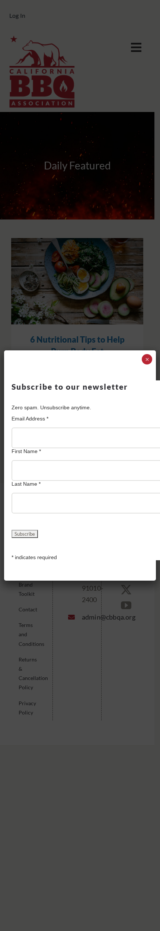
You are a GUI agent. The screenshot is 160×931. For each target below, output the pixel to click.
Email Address (30, 419)
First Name (26, 451)
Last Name (26, 484)
